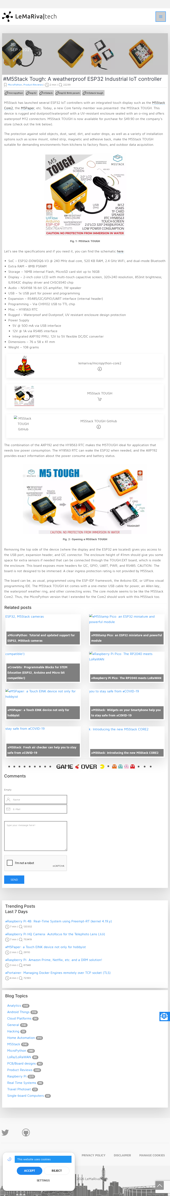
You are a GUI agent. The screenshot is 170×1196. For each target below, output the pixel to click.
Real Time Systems (21, 1083)
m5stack (48, 92)
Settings (43, 1180)
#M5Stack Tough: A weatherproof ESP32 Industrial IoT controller (82, 79)
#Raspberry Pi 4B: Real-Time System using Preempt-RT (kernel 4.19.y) (58, 921)
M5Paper (27, 108)
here (120, 251)
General (13, 1025)
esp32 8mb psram (69, 92)
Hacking (13, 1031)
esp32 (33, 92)
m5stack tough (94, 92)
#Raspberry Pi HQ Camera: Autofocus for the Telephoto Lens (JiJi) (55, 934)
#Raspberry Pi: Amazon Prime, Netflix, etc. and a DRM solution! (53, 960)
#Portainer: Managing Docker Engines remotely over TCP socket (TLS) (58, 972)
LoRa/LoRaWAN (19, 1057)
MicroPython (24, 65)
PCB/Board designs (21, 1063)
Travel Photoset (19, 1089)
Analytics (14, 1005)
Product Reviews (47, 65)
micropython (15, 92)
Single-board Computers (25, 1095)
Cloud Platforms (19, 1018)
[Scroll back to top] (159, 1185)
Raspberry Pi (17, 1076)
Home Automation (21, 1037)
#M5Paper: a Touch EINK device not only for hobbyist (45, 947)
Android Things (18, 1012)
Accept (29, 1170)
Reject (57, 1170)
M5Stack (13, 1044)
